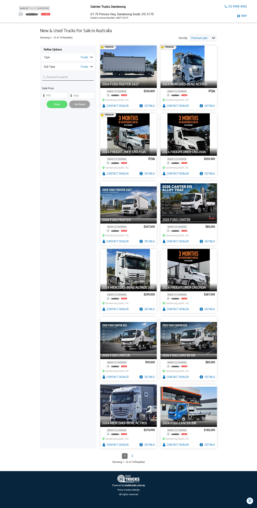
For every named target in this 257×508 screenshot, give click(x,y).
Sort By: (183, 38)
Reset (81, 104)
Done (57, 104)
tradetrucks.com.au (135, 485)
